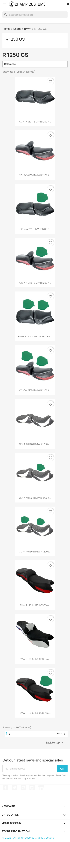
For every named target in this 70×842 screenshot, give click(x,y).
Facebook (5, 787)
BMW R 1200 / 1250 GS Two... (35, 605)
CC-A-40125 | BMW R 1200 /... (35, 390)
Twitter (14, 787)
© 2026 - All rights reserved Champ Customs (28, 837)
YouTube (23, 787)
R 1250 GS (15, 39)
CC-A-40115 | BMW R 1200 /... (35, 282)
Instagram (32, 787)
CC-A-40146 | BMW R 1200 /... (35, 444)
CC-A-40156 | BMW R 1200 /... (35, 497)
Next (62, 734)
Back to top (54, 743)
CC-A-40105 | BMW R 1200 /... (35, 175)
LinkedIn (41, 787)
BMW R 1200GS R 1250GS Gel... (35, 336)
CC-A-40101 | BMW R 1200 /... (35, 121)
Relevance (35, 64)
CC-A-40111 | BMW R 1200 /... (35, 229)
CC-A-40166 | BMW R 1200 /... (35, 551)
